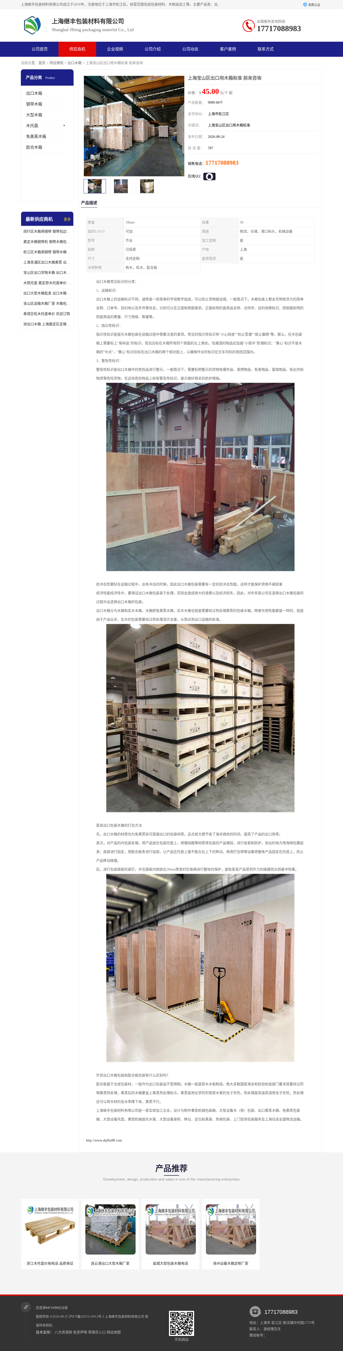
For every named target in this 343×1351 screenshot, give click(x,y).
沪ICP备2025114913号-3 (86, 1316)
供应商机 (77, 49)
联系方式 (266, 49)
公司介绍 (153, 49)
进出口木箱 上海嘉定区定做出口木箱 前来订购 (47, 324)
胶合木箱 (34, 147)
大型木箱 (34, 115)
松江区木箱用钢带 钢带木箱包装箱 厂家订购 (47, 252)
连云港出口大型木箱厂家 (49, 1263)
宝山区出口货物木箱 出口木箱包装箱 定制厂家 (47, 273)
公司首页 (40, 49)
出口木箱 (75, 63)
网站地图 (114, 1332)
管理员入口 (97, 1332)
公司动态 (190, 49)
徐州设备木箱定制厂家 (170, 1263)
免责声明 (80, 1332)
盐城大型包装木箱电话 (110, 1263)
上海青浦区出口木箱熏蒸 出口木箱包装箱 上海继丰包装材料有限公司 (47, 262)
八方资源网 (63, 1332)
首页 (41, 63)
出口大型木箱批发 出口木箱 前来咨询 (47, 293)
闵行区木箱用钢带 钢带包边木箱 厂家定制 (47, 231)
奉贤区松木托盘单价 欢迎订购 (46, 314)
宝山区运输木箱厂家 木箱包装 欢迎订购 (47, 303)
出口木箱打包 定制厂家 (291, 1263)
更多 (67, 219)
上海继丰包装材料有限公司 (124, 1316)
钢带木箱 (34, 104)
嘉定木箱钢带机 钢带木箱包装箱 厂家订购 (47, 242)
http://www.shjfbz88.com (104, 1140)
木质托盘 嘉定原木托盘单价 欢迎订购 (47, 283)
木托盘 (32, 126)
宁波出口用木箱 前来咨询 (230, 1263)
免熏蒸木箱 (36, 136)
